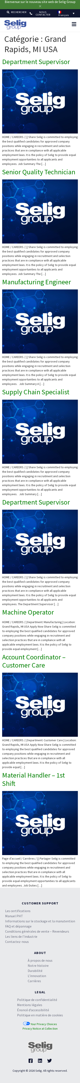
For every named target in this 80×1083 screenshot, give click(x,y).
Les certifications (18, 911)
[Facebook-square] (30, 1060)
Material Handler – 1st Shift (33, 779)
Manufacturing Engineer (36, 282)
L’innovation (37, 976)
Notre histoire (38, 965)
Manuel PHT (14, 916)
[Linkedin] (40, 1060)
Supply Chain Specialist (35, 392)
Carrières (34, 981)
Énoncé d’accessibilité (33, 1010)
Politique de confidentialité (37, 1000)
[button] (16, 12)
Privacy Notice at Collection (40, 1028)
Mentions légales (29, 1005)
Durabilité (35, 971)
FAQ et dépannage (18, 926)
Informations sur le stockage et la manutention (40, 921)
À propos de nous (40, 960)
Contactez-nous (17, 941)
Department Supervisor (36, 61)
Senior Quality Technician (38, 172)
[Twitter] (49, 1060)
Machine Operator (28, 612)
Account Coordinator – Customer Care (33, 661)
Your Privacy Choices (43, 1024)
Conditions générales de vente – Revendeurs (37, 931)
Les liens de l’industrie (21, 936)
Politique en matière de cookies (40, 1015)
